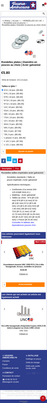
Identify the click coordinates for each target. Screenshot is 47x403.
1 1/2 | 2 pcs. (13, 145)
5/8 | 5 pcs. (12, 127)
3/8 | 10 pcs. (13, 114)
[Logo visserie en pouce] (23, 5)
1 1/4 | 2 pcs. (13, 141)
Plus (17, 169)
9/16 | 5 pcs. (13, 124)
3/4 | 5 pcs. (12, 131)
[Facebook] (3, 161)
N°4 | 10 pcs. (13, 90)
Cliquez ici (23, 274)
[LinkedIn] (14, 161)
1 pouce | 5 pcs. (15, 138)
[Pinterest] (20, 161)
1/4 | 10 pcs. (13, 107)
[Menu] (2, 5)
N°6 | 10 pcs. (13, 93)
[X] (9, 159)
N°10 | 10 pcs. (14, 100)
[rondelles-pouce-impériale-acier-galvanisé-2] (41, 41)
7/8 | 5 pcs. (12, 134)
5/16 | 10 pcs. (13, 110)
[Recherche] (44, 14)
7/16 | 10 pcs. (13, 117)
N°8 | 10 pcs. (13, 97)
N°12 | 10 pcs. (14, 104)
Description (7, 169)
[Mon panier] (43, 5)
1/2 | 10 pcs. (13, 121)
